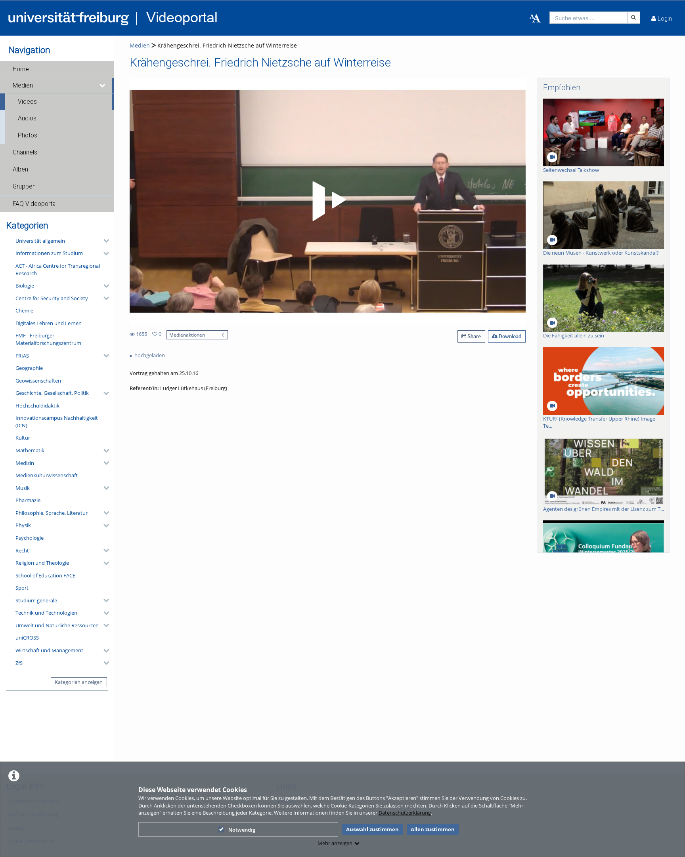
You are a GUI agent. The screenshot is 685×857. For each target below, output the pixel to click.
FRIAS (22, 355)
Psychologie (29, 537)
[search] (588, 17)
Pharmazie (27, 500)
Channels (25, 152)
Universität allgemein (40, 240)
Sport (22, 587)
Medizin (24, 463)
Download (509, 336)
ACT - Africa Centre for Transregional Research (57, 269)
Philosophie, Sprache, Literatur (51, 512)
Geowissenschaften (38, 380)
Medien (23, 85)
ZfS (19, 663)
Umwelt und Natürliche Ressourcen (57, 625)
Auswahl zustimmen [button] (372, 829)
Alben (20, 169)
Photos (27, 135)
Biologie (24, 285)
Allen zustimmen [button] (433, 829)
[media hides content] (102, 85)
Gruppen (24, 186)
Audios (27, 118)
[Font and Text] (535, 18)
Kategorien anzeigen (79, 682)
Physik (23, 525)
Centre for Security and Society (51, 298)
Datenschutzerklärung (405, 812)
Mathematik (29, 450)
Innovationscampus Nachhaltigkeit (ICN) (56, 421)
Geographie (29, 367)
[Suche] (634, 17)
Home (21, 69)
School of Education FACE (45, 575)
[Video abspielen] (328, 201)
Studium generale (36, 600)
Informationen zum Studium (49, 253)
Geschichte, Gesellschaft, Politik (52, 392)
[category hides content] (104, 240)
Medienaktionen (187, 334)
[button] (57, 69)
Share (473, 336)
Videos (27, 101)
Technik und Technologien (46, 612)
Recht (22, 550)
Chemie (24, 310)
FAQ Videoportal (35, 204)
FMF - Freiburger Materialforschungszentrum (48, 339)
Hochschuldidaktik (37, 405)
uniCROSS (27, 637)
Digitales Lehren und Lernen (48, 323)
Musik (22, 487)
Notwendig (241, 829)
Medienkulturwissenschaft (46, 475)
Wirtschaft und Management (49, 650)
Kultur (22, 437)
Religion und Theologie (42, 562)
